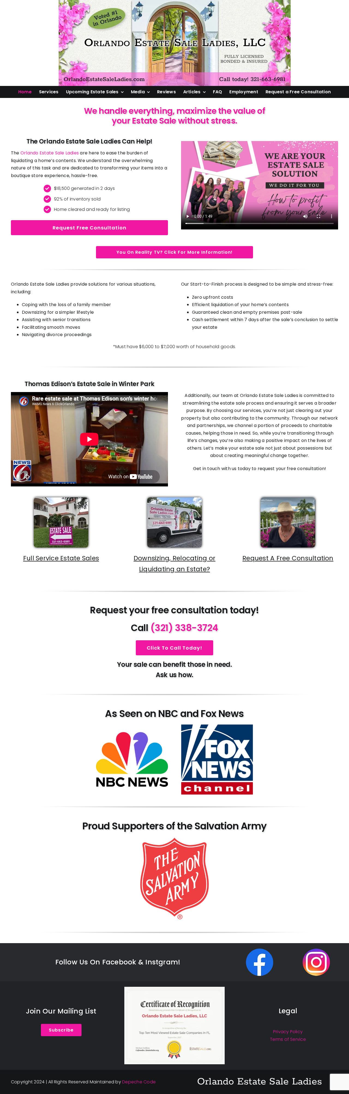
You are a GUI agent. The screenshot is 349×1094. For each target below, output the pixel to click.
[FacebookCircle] (259, 950)
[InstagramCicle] (316, 950)
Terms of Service (288, 1039)
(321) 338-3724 (184, 627)
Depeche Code (139, 1082)
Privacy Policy (288, 1032)
